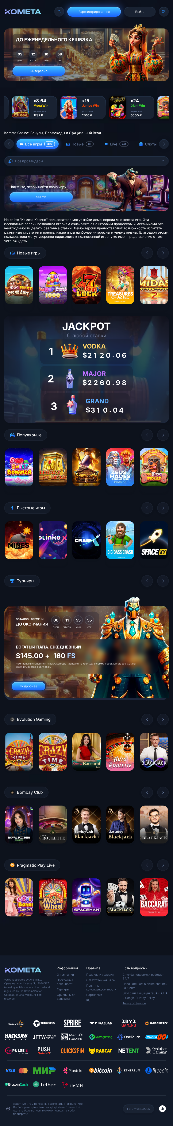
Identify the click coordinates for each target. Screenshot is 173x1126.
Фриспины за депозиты (66, 996)
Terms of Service (134, 1003)
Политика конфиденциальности (101, 987)
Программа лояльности (65, 982)
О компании (65, 974)
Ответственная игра (100, 980)
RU (88, 1000)
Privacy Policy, (145, 998)
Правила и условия (100, 974)
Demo (19, 307)
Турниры (63, 989)
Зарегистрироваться (94, 12)
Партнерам (94, 995)
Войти (140, 12)
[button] (9, 144)
